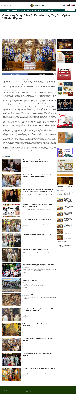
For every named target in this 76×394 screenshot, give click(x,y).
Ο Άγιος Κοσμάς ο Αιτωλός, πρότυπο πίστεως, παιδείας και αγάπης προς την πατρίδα (38, 309)
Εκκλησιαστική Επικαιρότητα (17, 36)
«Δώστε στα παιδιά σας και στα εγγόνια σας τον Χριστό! (38, 368)
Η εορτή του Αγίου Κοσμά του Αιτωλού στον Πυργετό (37, 219)
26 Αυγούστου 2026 (26, 163)
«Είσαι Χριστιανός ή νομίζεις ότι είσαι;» (68, 225)
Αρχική (20, 0)
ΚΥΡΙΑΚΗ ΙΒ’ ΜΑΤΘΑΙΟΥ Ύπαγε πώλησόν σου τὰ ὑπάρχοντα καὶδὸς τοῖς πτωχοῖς (68, 200)
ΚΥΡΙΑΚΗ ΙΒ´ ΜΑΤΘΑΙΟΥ (62, 241)
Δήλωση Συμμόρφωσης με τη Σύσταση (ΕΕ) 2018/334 (31, 391)
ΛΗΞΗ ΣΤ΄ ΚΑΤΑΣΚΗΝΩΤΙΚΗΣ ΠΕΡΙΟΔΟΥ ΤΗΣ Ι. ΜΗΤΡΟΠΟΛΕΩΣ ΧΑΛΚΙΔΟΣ (34, 279)
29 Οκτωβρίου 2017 (26, 36)
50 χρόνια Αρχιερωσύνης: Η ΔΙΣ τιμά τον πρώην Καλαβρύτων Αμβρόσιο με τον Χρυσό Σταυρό (36, 160)
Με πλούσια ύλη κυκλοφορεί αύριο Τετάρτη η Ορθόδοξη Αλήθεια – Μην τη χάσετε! (38, 205)
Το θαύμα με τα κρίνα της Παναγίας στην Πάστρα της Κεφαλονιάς (37, 324)
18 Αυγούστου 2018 (68, 233)
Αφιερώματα (51, 0)
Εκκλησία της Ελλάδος (7, 36)
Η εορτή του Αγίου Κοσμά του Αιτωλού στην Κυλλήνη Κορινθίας (37, 354)
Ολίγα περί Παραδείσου (66, 236)
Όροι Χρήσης (28, 389)
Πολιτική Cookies (18, 391)
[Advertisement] (38, 28)
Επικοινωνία (22, 389)
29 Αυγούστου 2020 (68, 215)
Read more (25, 168)
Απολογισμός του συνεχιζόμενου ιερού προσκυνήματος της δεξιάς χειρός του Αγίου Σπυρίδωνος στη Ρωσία (38, 190)
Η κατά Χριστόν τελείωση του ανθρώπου (67, 231)
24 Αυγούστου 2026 (26, 370)
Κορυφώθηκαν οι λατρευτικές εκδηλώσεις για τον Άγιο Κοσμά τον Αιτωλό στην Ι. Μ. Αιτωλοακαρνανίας (38, 265)
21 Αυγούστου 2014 (61, 247)
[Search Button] (74, 10)
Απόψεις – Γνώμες (38, 0)
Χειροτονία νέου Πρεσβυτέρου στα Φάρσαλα (35, 249)
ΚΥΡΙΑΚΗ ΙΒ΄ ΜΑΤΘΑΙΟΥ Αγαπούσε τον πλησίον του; (65, 246)
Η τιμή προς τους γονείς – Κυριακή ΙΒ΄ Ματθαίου (68, 219)
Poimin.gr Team (32, 36)
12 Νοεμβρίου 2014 (61, 243)
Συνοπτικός (28, 0)
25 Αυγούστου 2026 (26, 207)
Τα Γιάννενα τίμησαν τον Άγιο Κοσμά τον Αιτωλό (36, 234)
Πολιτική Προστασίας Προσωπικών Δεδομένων (40, 389)
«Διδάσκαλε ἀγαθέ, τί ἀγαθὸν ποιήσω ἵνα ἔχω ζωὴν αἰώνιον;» (68, 213)
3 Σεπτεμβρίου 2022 (61, 190)
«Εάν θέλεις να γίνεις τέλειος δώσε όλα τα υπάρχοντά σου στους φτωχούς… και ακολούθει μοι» (64, 187)
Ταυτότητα (16, 389)
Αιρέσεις (55, 0)
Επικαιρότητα (24, 0)
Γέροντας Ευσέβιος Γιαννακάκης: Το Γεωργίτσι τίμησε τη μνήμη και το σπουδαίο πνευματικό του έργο (38, 175)
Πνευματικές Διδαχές (44, 0)
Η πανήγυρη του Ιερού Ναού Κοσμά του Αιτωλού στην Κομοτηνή (37, 339)
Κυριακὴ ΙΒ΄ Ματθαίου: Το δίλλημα (68, 207)
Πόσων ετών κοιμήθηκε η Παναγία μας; (33, 294)
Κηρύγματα (33, 0)
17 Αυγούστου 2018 (68, 238)
